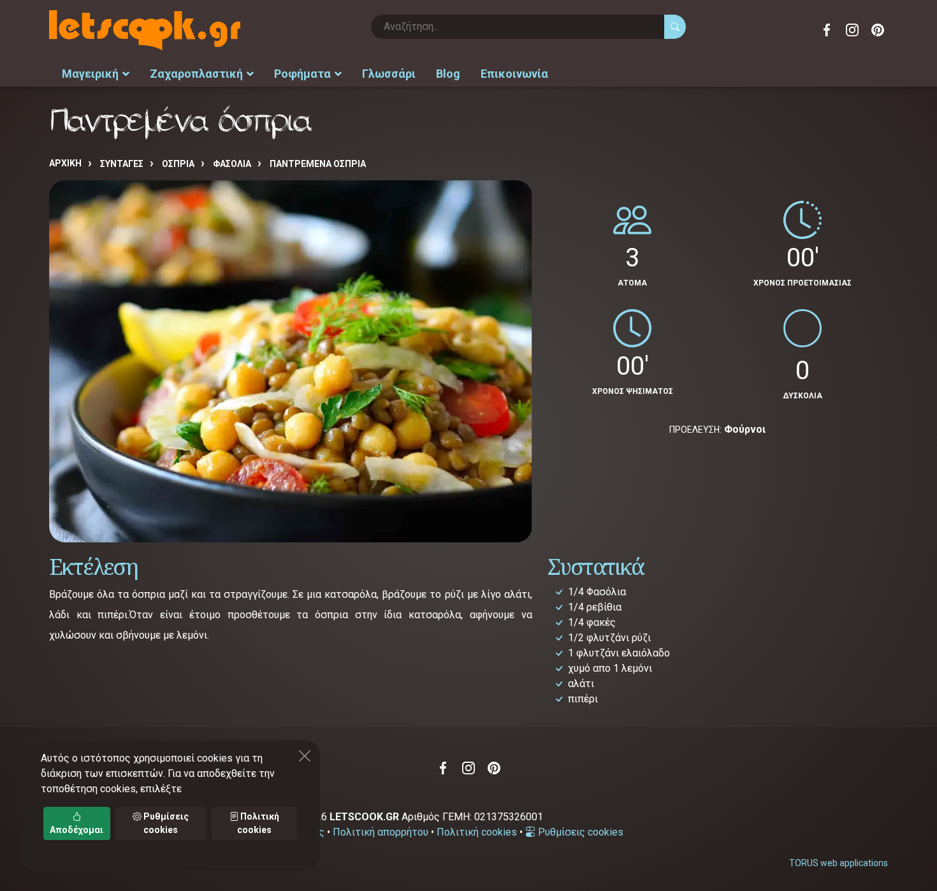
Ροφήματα (302, 73)
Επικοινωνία (514, 73)
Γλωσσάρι (389, 73)
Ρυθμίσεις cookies (579, 832)
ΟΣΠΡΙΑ (178, 164)
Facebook (827, 30)
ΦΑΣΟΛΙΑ (232, 164)
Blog (448, 73)
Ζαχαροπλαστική (196, 73)
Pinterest (878, 30)
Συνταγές (121, 164)
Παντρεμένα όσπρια (318, 164)
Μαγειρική (90, 73)
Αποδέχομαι (76, 830)
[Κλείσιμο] (304, 756)
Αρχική (65, 163)
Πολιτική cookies (477, 832)
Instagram (852, 30)
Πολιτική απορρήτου (380, 832)
